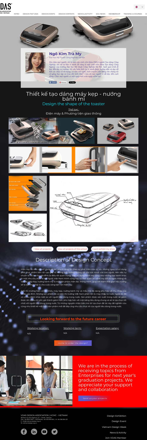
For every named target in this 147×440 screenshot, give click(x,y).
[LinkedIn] (34, 432)
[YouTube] (44, 432)
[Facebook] (24, 432)
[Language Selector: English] (139, 7)
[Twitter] (54, 432)
